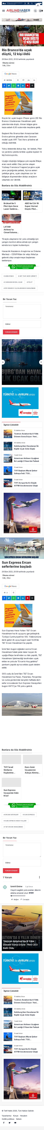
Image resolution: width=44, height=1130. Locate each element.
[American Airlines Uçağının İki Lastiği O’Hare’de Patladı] (22, 362)
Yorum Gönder (11, 332)
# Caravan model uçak (13, 282)
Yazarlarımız (6, 1117)
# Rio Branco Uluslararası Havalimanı (19, 288)
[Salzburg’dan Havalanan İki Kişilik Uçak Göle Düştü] (22, 446)
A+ (29, 80)
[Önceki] (3, 362)
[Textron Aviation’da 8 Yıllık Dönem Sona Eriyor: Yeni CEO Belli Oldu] (22, 434)
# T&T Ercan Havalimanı (13, 828)
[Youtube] (15, 1123)
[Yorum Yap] (23, 80)
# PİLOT (30, 282)
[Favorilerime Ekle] (18, 80)
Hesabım (23, 1117)
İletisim (19, 1120)
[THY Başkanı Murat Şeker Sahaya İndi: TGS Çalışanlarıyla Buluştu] (22, 471)
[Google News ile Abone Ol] (10, 74)
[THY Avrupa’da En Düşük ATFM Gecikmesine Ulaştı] (22, 483)
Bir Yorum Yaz (9, 299)
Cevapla (25, 900)
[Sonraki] (40, 362)
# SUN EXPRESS (29, 815)
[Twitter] (9, 1123)
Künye (15, 1117)
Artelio (37, 1112)
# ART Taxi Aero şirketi (27, 276)
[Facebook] (4, 1123)
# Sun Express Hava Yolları (15, 822)
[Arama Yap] (35, 11)
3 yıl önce (29, 887)
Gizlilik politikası (8, 1120)
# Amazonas (9, 276)
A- (34, 80)
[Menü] (3, 11)
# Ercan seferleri (11, 815)
